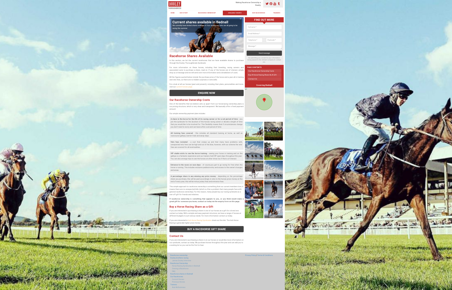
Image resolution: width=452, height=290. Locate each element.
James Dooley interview (181, 261)
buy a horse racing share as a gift (262, 75)
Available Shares (235, 13)
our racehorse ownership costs (261, 71)
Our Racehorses (258, 13)
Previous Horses (178, 282)
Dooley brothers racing (179, 258)
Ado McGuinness (178, 287)
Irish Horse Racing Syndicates (200, 220)
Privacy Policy (250, 255)
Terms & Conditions (265, 255)
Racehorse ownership (179, 255)
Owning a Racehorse (180, 269)
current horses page (184, 87)
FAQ (173, 271)
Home (173, 13)
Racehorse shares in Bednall (181, 274)
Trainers (276, 13)
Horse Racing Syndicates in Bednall (186, 266)
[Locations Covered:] (170, 2)
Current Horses (178, 279)
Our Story (184, 13)
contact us (252, 79)
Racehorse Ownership (207, 13)
